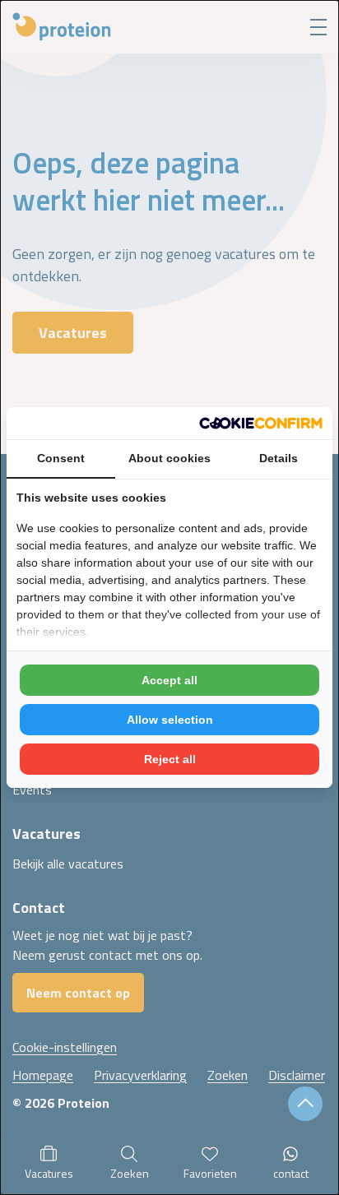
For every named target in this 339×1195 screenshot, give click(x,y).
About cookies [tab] (169, 458)
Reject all (170, 759)
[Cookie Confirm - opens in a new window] (261, 423)
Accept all (169, 680)
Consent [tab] (61, 458)
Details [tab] (278, 458)
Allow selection (170, 719)
